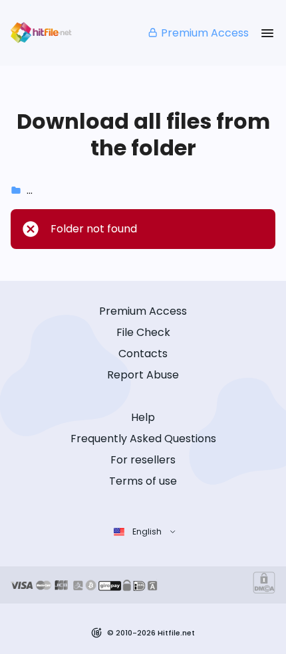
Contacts (143, 353)
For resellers (143, 459)
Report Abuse (143, 374)
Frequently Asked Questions (143, 438)
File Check (143, 332)
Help (143, 417)
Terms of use (143, 481)
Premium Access (205, 33)
